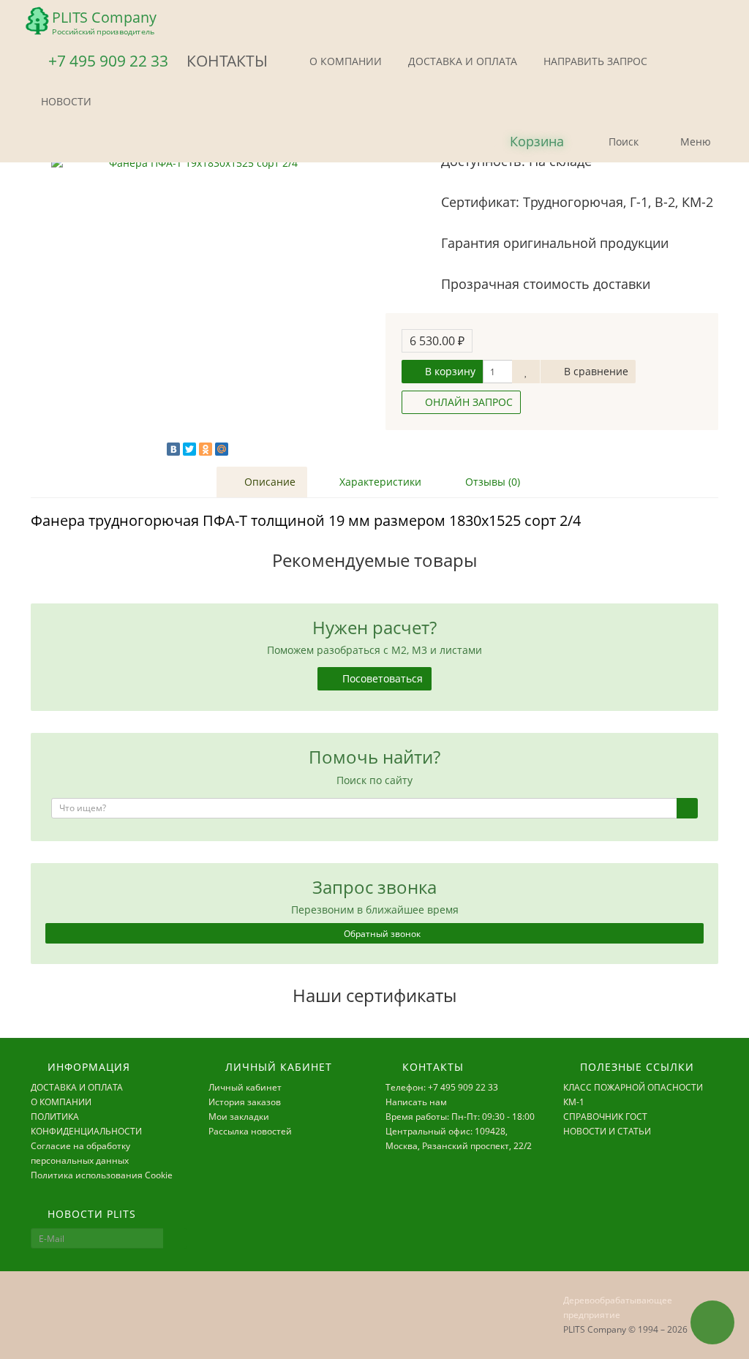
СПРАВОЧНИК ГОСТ (605, 1116)
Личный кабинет (245, 1087)
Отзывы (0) (491, 482)
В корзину (448, 371)
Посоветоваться (381, 678)
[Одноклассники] (205, 449)
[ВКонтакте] (173, 449)
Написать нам (416, 1102)
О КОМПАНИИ (344, 61)
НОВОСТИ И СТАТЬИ (607, 1131)
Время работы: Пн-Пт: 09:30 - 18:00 (460, 1116)
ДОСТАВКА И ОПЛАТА (461, 61)
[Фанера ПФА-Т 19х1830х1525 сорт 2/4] (197, 302)
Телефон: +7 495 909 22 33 (441, 1087)
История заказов (244, 1102)
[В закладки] (526, 371)
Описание (268, 482)
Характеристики (378, 482)
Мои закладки (238, 1116)
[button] (524, 142)
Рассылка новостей (250, 1131)
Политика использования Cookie (102, 1175)
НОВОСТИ (64, 101)
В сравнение (594, 371)
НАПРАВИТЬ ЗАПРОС (594, 61)
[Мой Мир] (221, 449)
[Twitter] (189, 449)
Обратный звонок (381, 933)
